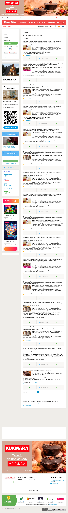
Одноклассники (11, 48)
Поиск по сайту (10, 167)
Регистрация (15, 31)
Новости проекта (8, 174)
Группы (38, 22)
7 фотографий (28, 55)
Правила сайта (32, 479)
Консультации (51, 22)
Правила (6, 175)
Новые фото (6, 180)
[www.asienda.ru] (50, 500)
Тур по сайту (7, 171)
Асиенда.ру (50, 501)
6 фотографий (28, 76)
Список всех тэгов (27, 405)
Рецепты (59, 22)
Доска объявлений (8, 188)
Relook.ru (61, 501)
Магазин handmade (7, 26)
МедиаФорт (8, 501)
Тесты (5, 183)
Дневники (32, 22)
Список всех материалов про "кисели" (34, 403)
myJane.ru (41, 501)
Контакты (20, 479)
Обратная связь (32, 486)
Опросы (6, 184)
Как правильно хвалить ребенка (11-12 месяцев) (9, 147)
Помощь (6, 176)
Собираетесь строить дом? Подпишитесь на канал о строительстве (9, 79)
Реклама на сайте (22, 477)
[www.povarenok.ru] (21, 500)
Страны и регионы (8, 185)
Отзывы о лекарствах (50, 17)
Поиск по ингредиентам (11, 163)
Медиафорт (17, 508)
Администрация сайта (33, 481)
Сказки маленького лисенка (9, 216)
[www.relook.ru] (61, 500)
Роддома (6, 191)
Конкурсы (4, 17)
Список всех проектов (53, 504)
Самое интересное (8, 181)
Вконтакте (10, 48)
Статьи (43, 22)
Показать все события (11, 249)
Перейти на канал (9, 127)
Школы (5, 193)
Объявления (9, 17)
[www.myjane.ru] (40, 500)
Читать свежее (22, 22)
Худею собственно (54, 483)
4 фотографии (28, 361)
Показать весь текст (27, 383)
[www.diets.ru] (31, 500)
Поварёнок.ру (21, 501)
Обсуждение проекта (8, 172)
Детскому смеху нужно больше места (11, 87)
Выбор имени (41, 17)
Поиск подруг (16, 17)
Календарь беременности (32, 17)
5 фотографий (28, 186)
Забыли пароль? (7, 40)
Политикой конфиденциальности (9, 56)
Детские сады (7, 192)
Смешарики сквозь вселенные (9, 242)
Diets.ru (30, 501)
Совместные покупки (60, 17)
